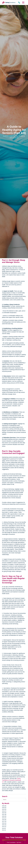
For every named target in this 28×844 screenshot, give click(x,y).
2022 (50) (4, 812)
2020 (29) (4, 816)
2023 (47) (4, 811)
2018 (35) (4, 819)
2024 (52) (4, 809)
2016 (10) (4, 823)
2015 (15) (4, 824)
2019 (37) (4, 817)
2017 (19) (4, 821)
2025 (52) (4, 807)
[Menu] (23, 2)
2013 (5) (4, 828)
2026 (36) (4, 805)
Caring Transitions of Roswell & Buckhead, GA (11, 780)
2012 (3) (4, 830)
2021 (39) (4, 814)
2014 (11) (4, 826)
